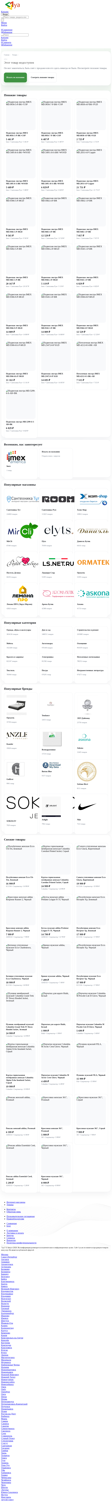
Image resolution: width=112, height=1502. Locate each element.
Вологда (5, 1303)
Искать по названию (15, 77)
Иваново (5, 1316)
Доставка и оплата (15, 1233)
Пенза (4, 1397)
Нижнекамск (7, 1372)
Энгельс (5, 1490)
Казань (4, 1325)
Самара (4, 1421)
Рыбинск (5, 1416)
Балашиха (5, 1272)
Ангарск (5, 1259)
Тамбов (4, 1450)
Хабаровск (6, 1472)
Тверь (3, 1453)
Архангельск (7, 1264)
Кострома (5, 1343)
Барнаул (4, 1274)
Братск (4, 1284)
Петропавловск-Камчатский (14, 1404)
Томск (4, 1458)
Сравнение (12, 1223)
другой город (7, 1499)
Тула (3, 1460)
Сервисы (11, 1238)
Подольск (5, 1406)
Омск (3, 1387)
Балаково (5, 1269)
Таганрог (5, 1448)
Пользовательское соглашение (21, 1216)
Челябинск (6, 1480)
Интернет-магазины (16, 1202)
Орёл (3, 1389)
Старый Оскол (8, 1438)
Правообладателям (15, 1219)
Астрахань (6, 1267)
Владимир (6, 1296)
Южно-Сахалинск (9, 1492)
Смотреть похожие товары (42, 77)
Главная (6, 55)
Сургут (4, 1443)
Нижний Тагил (8, 1377)
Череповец (6, 1482)
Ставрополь (6, 1436)
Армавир (5, 1262)
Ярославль (6, 1497)
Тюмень (4, 1463)
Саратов (5, 1426)
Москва (4, 1254)
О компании (12, 1230)
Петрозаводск (7, 1401)
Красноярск (6, 1347)
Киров (4, 1335)
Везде (5, 14)
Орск (3, 1394)
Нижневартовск (8, 1370)
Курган (4, 1350)
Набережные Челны (10, 1365)
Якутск (4, 1495)
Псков (4, 1411)
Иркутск (5, 1321)
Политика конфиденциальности (21, 1243)
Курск (4, 1352)
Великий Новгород (10, 1289)
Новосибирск (7, 1384)
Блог (9, 1226)
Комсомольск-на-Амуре (12, 1338)
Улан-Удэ (5, 1465)
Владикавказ (7, 1294)
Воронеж (5, 1306)
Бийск (4, 1279)
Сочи (3, 1433)
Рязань (4, 1419)
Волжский (6, 1301)
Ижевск (4, 1318)
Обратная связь (14, 1212)
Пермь (4, 1399)
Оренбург (5, 1392)
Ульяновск (6, 1468)
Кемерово (5, 1333)
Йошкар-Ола (7, 1323)
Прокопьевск (7, 1409)
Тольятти (5, 1455)
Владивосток (7, 1291)
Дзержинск (6, 1311)
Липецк (4, 1355)
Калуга (4, 1330)
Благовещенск (7, 1281)
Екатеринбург (7, 1313)
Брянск (4, 1286)
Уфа (3, 1470)
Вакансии (11, 1240)
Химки (4, 1475)
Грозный (5, 1308)
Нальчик (5, 1367)
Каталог (5, 11)
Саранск (5, 1423)
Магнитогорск (8, 1357)
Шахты (4, 1487)
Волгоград (6, 1298)
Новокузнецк (7, 1379)
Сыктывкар (6, 1446)
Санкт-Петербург (9, 1257)
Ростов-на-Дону (8, 1414)
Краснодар (6, 1345)
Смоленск (5, 1431)
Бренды (10, 1235)
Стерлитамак (7, 1441)
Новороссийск (8, 1382)
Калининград (7, 1328)
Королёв (5, 1340)
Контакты (11, 1209)
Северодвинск (7, 1428)
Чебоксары (6, 1477)
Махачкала (6, 1360)
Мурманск (6, 1362)
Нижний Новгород (10, 1374)
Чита (3, 1485)
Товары (14, 55)
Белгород (5, 1276)
